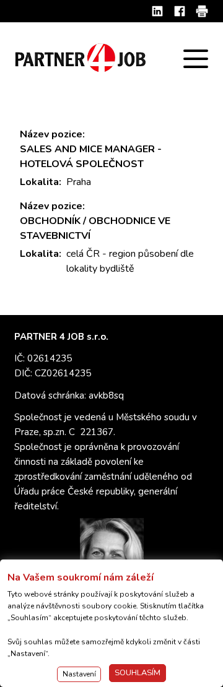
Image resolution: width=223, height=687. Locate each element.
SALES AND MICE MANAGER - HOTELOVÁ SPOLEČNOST (91, 156)
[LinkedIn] (157, 11)
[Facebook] (179, 11)
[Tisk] (202, 11)
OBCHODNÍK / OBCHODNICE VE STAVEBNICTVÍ (95, 228)
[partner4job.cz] (82, 58)
